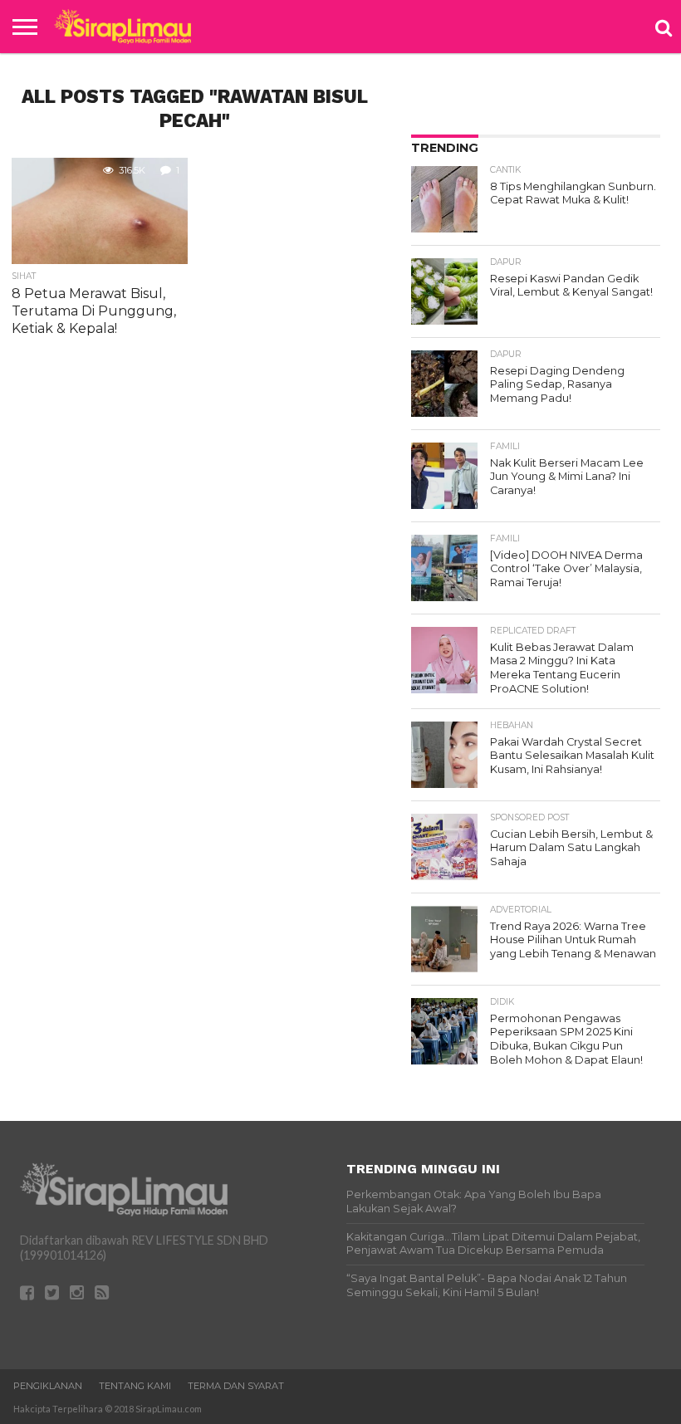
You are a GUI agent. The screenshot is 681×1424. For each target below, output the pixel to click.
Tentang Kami (135, 1386)
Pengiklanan (47, 1386)
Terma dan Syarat (236, 1386)
